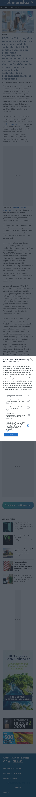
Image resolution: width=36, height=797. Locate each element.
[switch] (28, 401)
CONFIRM (11, 434)
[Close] (32, 360)
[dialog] (18, 398)
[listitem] (18, 395)
